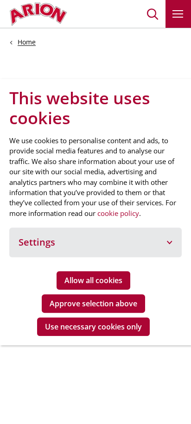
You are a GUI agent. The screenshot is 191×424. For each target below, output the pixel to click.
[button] (153, 14)
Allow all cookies (93, 280)
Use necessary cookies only (93, 327)
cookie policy (118, 213)
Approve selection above (93, 303)
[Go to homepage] (38, 14)
